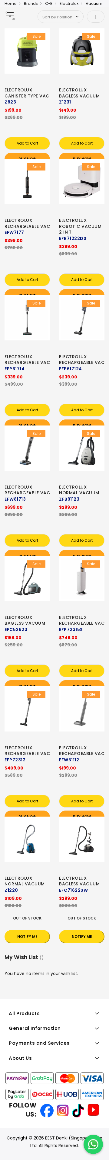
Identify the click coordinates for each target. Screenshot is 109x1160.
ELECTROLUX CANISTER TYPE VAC (27, 93)
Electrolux (69, 3)
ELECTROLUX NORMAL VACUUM (79, 490)
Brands (31, 3)
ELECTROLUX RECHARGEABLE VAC (27, 223)
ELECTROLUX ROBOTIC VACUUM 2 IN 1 (80, 226)
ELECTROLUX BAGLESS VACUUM (79, 93)
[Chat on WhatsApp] (93, 1144)
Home (11, 3)
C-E (48, 3)
